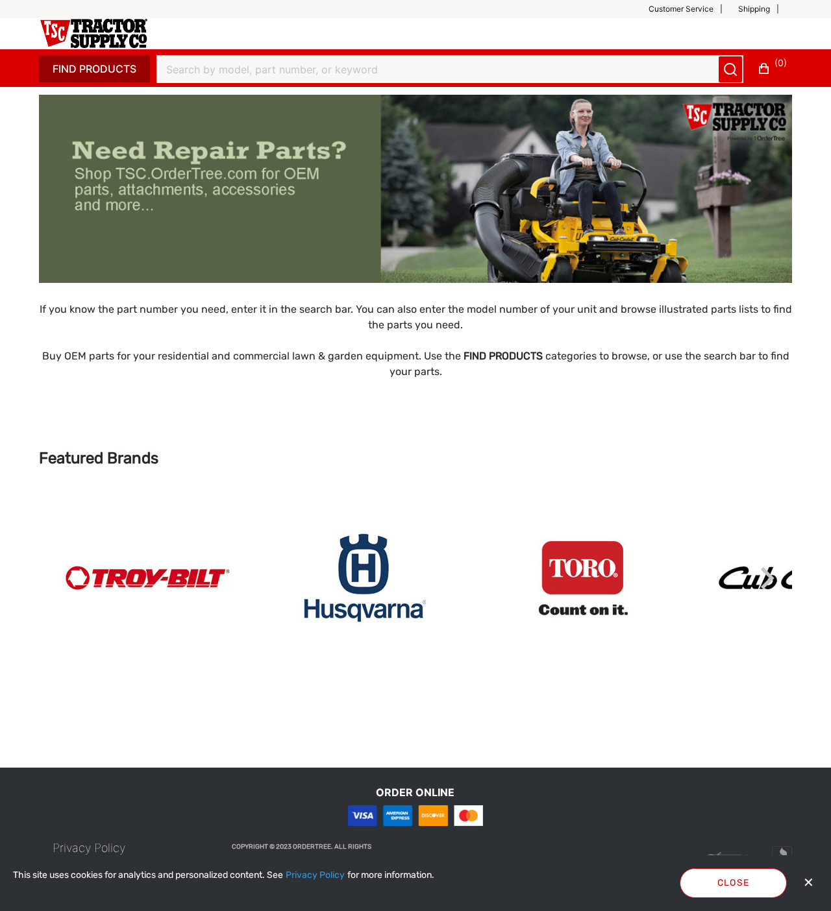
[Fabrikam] (94, 33)
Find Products (94, 68)
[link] (147, 578)
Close (733, 882)
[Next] (767, 578)
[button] (691, 9)
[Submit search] (730, 69)
